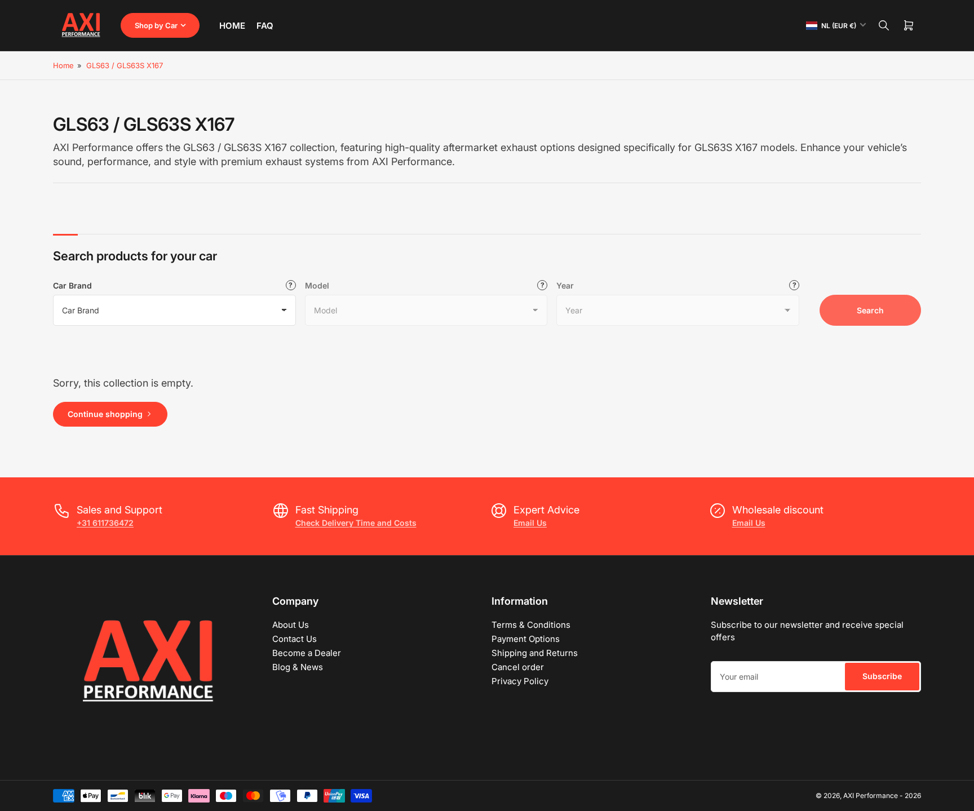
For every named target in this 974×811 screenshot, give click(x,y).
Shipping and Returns (535, 653)
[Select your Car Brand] (291, 285)
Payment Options (526, 638)
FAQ (264, 25)
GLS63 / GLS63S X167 (124, 65)
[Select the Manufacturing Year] (794, 285)
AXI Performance (870, 795)
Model (317, 285)
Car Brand (72, 285)
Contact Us (294, 638)
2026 (913, 795)
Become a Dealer (306, 653)
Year (565, 285)
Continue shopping (105, 414)
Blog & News (297, 667)
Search (870, 310)
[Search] (883, 25)
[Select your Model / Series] (542, 285)
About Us (290, 624)
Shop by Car (156, 25)
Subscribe (882, 676)
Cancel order (518, 667)
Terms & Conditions (531, 624)
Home (232, 25)
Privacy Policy (520, 681)
